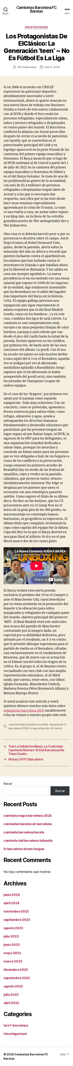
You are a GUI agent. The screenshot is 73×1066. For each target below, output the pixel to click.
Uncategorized (36, 27)
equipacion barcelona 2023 (24, 711)
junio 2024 (12, 895)
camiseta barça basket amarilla (28, 724)
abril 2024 (11, 903)
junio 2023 (12, 944)
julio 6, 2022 (52, 67)
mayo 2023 (12, 953)
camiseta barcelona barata (24, 832)
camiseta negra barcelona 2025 (28, 815)
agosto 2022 (13, 986)
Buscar (8, 783)
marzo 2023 (13, 961)
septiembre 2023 (17, 920)
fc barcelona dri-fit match (46, 728)
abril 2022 (11, 1003)
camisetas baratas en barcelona (28, 824)
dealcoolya (29, 67)
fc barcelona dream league (24, 849)
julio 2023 (11, 936)
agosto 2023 (13, 928)
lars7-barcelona (16, 1025)
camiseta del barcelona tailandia (28, 840)
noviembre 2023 (16, 911)
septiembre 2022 (17, 978)
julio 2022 (11, 994)
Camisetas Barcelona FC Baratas (36, 9)
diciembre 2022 (16, 969)
